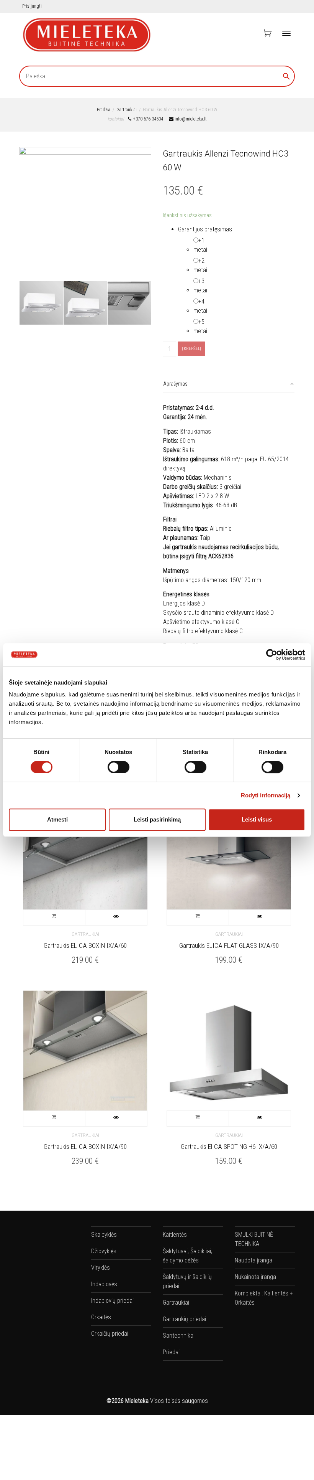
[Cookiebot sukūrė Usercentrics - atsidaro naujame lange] (271, 654)
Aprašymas (175, 384)
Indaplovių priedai (112, 1300)
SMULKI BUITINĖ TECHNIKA (254, 1239)
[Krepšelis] (266, 32)
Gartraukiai (126, 109)
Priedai (171, 1352)
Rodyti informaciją (266, 795)
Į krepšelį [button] (54, 917)
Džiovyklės (103, 1251)
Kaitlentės (175, 1234)
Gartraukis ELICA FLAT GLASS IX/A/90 (229, 945)
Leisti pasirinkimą (157, 819)
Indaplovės (104, 1284)
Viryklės (100, 1267)
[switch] (118, 767)
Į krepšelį (191, 348)
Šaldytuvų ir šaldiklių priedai (187, 1281)
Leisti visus (257, 819)
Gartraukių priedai (184, 1319)
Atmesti (57, 819)
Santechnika (178, 1335)
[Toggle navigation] (286, 33)
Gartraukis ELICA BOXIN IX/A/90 (85, 1146)
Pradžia (103, 109)
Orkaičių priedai (109, 1333)
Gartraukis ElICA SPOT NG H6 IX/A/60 (229, 1146)
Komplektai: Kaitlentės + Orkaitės (264, 1298)
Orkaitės (101, 1317)
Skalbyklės (104, 1234)
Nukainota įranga (255, 1276)
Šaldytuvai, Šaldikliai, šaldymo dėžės (187, 1255)
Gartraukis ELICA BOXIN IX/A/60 (85, 945)
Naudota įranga (253, 1260)
